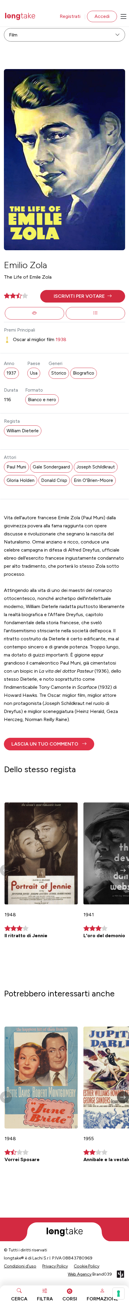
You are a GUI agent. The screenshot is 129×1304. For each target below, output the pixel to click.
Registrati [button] (70, 16)
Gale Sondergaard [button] (51, 467)
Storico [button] (58, 373)
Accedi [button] (102, 16)
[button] (82, 296)
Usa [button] (34, 373)
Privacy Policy (55, 1266)
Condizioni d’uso (20, 1266)
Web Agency (80, 1274)
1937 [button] (11, 373)
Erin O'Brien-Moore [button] (93, 480)
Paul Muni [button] (16, 467)
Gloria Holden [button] (20, 480)
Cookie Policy (86, 1266)
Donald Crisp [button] (54, 480)
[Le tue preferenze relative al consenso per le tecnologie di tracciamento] (118, 1293)
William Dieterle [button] (23, 430)
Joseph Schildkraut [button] (95, 467)
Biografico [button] (83, 373)
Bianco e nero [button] (42, 399)
